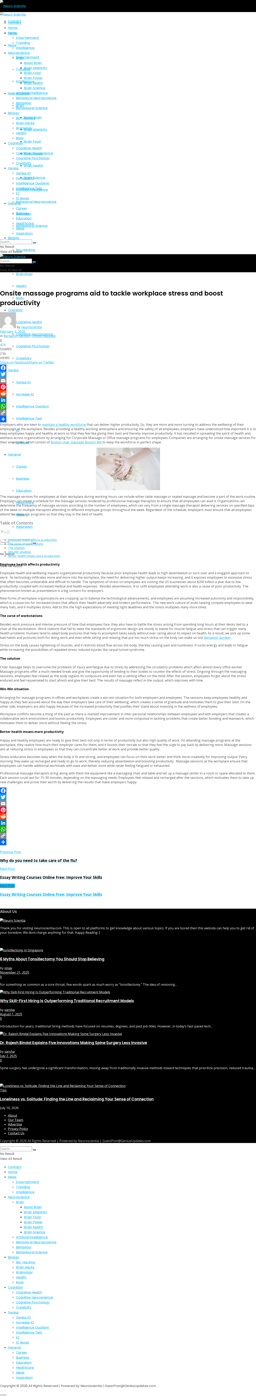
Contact (14, 22)
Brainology (24, 274)
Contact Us (16, 1133)
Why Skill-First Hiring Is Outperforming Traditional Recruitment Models (67, 1001)
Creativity (23, 358)
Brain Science (34, 177)
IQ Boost (22, 442)
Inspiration (24, 526)
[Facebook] (128, 368)
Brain (20, 58)
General (14, 454)
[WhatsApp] (128, 406)
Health (21, 286)
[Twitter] (128, 374)
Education (24, 490)
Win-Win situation (19, 552)
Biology (13, 238)
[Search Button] (34, 242)
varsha (9, 1010)
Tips (3, 1090)
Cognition (15, 310)
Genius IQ (23, 382)
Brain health (33, 165)
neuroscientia (31, 327)
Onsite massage (44, 336)
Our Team (15, 1120)
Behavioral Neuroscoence (36, 201)
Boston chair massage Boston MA (76, 442)
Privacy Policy (18, 1129)
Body (20, 138)
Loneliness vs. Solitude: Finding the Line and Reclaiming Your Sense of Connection (77, 1099)
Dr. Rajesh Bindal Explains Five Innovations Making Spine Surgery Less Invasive (73, 1042)
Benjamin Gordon (17, 336)
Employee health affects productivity (32, 540)
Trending (23, 69)
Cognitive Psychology (33, 346)
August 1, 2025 (11, 1014)
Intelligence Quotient (32, 406)
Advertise (15, 1124)
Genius (13, 370)
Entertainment (27, 57)
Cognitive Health (29, 148)
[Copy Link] (128, 412)
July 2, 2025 (8, 1056)
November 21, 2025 (14, 972)
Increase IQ (25, 394)
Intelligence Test (29, 418)
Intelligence (25, 48)
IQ (17, 430)
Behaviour (24, 103)
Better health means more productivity (34, 556)
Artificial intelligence (32, 93)
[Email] (128, 380)
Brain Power (33, 78)
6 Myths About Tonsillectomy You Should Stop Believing (52, 959)
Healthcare (25, 223)
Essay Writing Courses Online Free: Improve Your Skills (51, 894)
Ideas (20, 228)
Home (12, 27)
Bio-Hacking (25, 250)
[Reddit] (128, 393)
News (12, 32)
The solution (16, 548)
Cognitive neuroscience (34, 153)
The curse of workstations (25, 544)
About (12, 1115)
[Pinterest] (128, 387)
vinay (8, 968)
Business (22, 478)
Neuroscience (19, 53)
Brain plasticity (35, 129)
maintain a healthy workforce (64, 424)
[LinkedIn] (128, 400)
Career (21, 466)
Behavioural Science (32, 108)
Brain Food (32, 141)
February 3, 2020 (12, 331)
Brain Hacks (25, 123)
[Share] (128, 419)
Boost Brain (33, 63)
